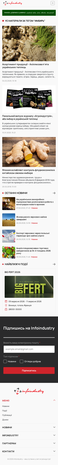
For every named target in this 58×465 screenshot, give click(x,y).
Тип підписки (10, 356)
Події (4, 410)
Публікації (7, 415)
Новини (5, 406)
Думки (5, 419)
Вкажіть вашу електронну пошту (21, 342)
